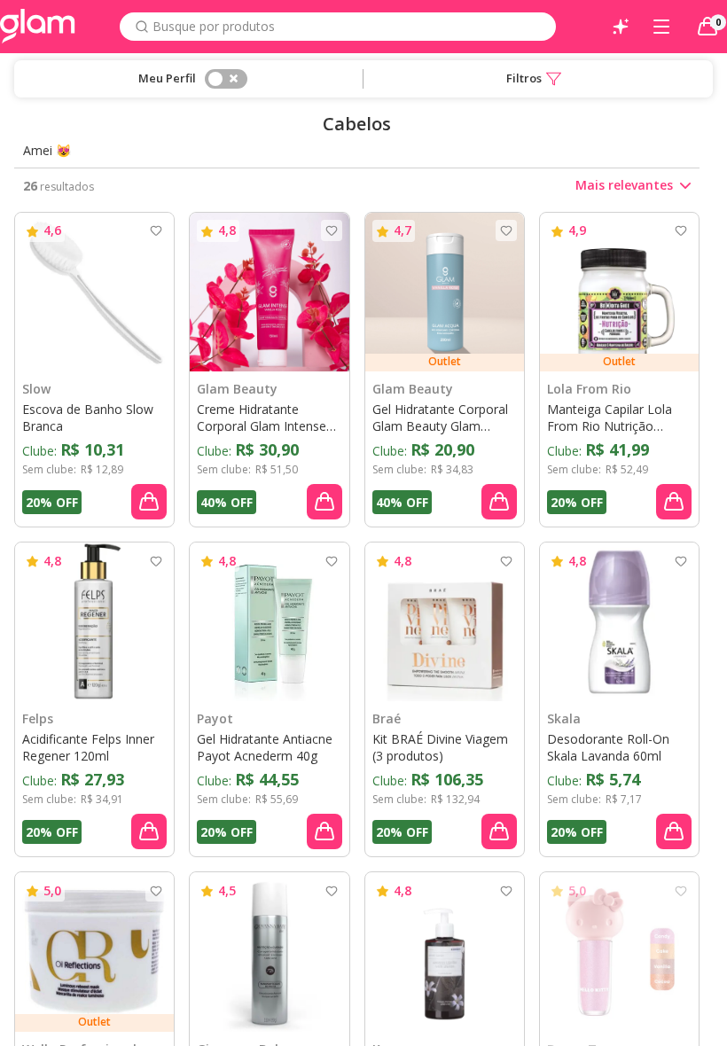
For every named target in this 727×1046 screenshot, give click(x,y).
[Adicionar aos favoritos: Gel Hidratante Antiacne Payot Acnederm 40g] (331, 561)
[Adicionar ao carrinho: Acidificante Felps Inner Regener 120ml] (149, 831)
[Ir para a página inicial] (37, 26)
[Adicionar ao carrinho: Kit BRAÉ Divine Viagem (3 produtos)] (499, 831)
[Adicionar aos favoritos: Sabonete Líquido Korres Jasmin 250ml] (506, 891)
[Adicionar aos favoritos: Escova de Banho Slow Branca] (156, 230)
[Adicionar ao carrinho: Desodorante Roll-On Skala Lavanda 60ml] (674, 831)
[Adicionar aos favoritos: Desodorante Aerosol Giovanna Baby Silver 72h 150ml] (331, 891)
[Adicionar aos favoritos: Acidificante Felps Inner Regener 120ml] (156, 561)
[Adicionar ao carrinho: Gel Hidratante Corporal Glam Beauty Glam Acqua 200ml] (499, 501)
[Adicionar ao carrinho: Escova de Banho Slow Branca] (149, 501)
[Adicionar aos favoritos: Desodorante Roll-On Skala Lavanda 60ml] (681, 561)
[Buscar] (142, 27)
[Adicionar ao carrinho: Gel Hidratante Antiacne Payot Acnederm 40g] (324, 831)
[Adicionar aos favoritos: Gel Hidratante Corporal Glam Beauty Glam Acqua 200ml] (506, 230)
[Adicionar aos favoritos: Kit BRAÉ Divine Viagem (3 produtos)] (506, 561)
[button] (534, 79)
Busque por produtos (213, 27)
